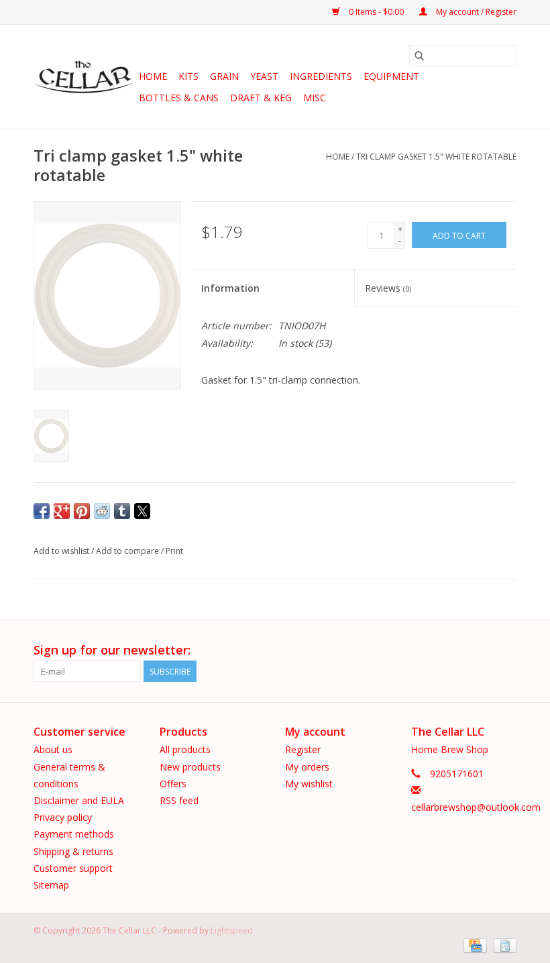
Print (174, 551)
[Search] (419, 55)
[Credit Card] (473, 944)
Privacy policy (63, 817)
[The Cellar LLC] (84, 77)
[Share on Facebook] (42, 511)
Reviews (388, 288)
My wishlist (309, 783)
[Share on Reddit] (102, 511)
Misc (314, 97)
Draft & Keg (261, 97)
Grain (224, 76)
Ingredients (321, 76)
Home (153, 76)
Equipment (391, 76)
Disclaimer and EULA (79, 800)
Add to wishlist (62, 551)
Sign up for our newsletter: (112, 650)
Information (230, 288)
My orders (307, 766)
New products (190, 766)
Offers (173, 783)
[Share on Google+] (62, 511)
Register (303, 749)
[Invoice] (502, 944)
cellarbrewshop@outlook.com (476, 807)
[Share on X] (142, 511)
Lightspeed (232, 930)
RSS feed (179, 800)
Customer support (73, 868)
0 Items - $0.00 (376, 11)
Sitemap (51, 885)
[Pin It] (82, 511)
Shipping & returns (73, 851)
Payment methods (74, 834)
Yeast (264, 76)
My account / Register (475, 11)
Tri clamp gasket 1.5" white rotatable (436, 156)
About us (53, 749)
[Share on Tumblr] (122, 511)
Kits (188, 76)
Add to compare (128, 551)
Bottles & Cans (179, 97)
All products (185, 749)
